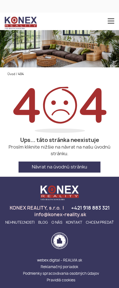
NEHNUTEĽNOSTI (20, 222)
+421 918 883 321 (90, 208)
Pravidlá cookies (61, 280)
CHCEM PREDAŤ (100, 222)
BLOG (43, 222)
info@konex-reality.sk (59, 215)
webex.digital (48, 260)
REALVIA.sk (72, 260)
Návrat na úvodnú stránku (59, 167)
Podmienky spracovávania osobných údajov (61, 274)
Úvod (11, 74)
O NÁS (56, 222)
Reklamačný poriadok (59, 267)
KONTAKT (74, 222)
